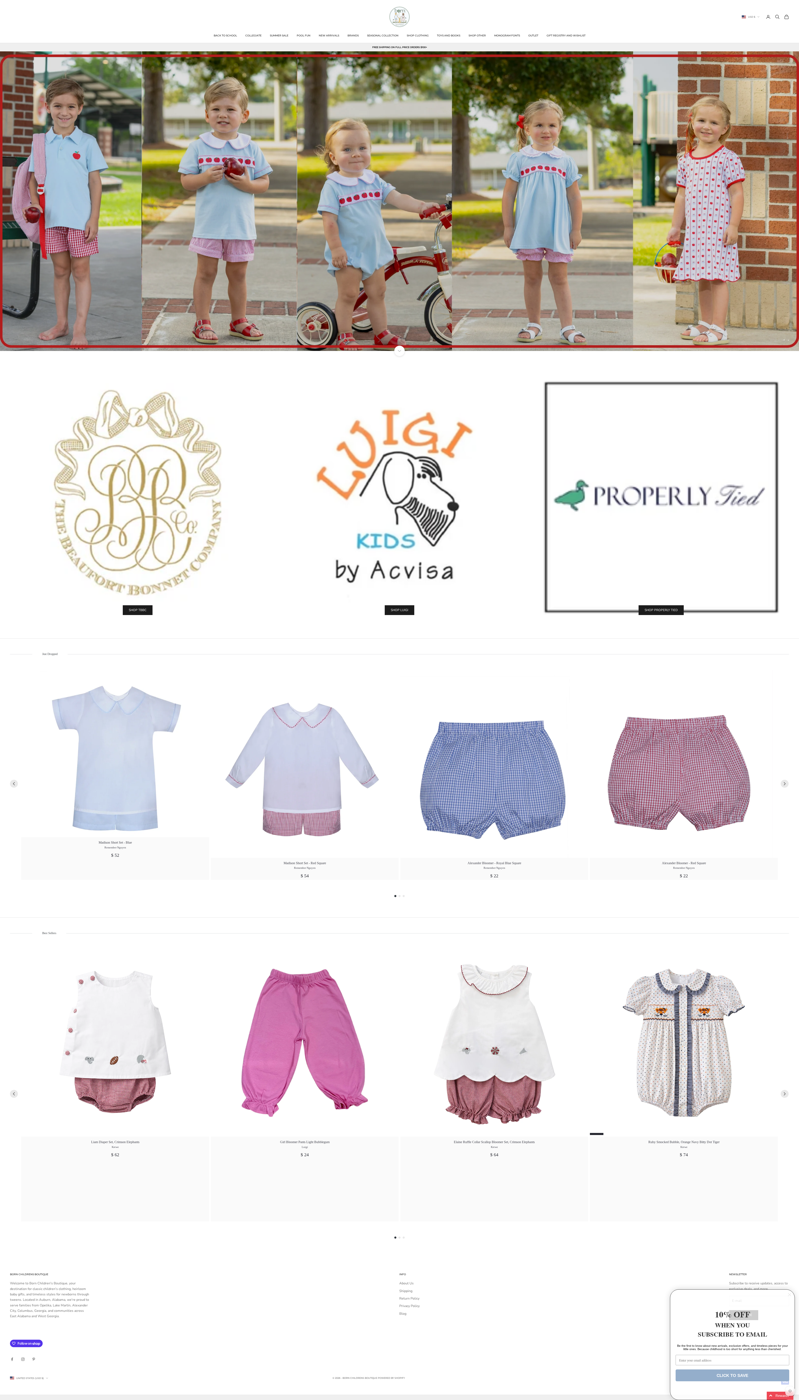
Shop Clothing (418, 35)
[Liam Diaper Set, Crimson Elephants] (115, 1043)
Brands (353, 35)
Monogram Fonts (507, 35)
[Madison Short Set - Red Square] (305, 764)
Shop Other (477, 35)
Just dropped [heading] (50, 654)
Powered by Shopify (391, 1377)
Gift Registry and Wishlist (566, 35)
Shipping (405, 1291)
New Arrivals (329, 35)
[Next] (785, 784)
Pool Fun (303, 35)
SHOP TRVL (399, 333)
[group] (115, 775)
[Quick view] (203, 675)
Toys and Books (448, 35)
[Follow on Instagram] (23, 1359)
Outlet (533, 35)
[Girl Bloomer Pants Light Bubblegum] (305, 1043)
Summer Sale (279, 35)
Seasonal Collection (382, 35)
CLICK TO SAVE (732, 1375)
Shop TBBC (137, 610)
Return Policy (409, 1298)
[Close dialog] (789, 1294)
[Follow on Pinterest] (34, 1359)
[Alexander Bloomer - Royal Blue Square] (494, 764)
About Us (406, 1283)
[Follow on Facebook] (12, 1359)
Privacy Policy (409, 1306)
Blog (402, 1313)
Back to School (225, 35)
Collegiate (253, 35)
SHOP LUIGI (399, 610)
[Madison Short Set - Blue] (115, 753)
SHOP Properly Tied (661, 610)
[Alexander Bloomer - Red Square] (684, 764)
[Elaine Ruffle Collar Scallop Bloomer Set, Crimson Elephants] (494, 1043)
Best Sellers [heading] (49, 933)
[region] (399, 201)
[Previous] (14, 784)
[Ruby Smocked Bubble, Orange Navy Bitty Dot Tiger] (684, 1043)
